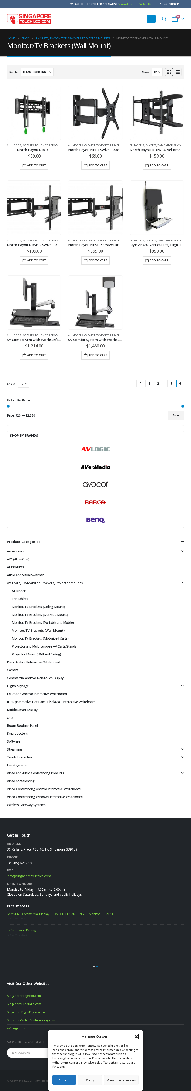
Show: (146, 72)
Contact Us (145, 4)
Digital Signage (18, 686)
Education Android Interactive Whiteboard (37, 694)
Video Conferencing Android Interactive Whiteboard (43, 789)
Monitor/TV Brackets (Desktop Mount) (40, 614)
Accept (64, 1080)
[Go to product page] (34, 113)
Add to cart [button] (36, 165)
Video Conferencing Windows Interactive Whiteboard (44, 797)
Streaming (14, 749)
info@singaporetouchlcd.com (29, 876)
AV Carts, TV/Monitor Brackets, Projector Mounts (56, 145)
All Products (15, 567)
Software (13, 741)
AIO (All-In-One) (18, 559)
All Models (14, 145)
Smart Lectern (17, 733)
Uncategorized (17, 765)
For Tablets (20, 599)
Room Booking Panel (22, 725)
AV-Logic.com (16, 1028)
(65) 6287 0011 (24, 863)
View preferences (121, 1080)
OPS (10, 717)
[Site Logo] (29, 19)
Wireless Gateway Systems (26, 805)
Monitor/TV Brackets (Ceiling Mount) (38, 606)
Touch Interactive (19, 757)
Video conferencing (20, 781)
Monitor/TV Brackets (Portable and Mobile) (43, 622)
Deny (90, 1080)
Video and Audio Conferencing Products (35, 773)
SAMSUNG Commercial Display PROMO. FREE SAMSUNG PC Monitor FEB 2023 (60, 914)
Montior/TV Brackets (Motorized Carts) (40, 638)
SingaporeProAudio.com (24, 1004)
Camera (12, 670)
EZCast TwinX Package (22, 930)
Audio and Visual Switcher (25, 575)
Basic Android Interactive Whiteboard (33, 662)
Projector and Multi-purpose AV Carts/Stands (44, 646)
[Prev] (140, 383)
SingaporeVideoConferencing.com (31, 1020)
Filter (176, 415)
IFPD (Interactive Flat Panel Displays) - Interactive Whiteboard (51, 702)
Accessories (15, 551)
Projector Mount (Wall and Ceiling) (36, 654)
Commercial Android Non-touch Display (35, 678)
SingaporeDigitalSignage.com (27, 1012)
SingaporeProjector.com (24, 996)
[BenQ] (95, 520)
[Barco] (95, 502)
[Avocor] (95, 485)
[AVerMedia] (95, 467)
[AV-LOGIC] (95, 449)
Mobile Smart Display (22, 709)
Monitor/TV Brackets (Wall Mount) (38, 630)
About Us (126, 4)
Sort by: (14, 72)
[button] (136, 1036)
